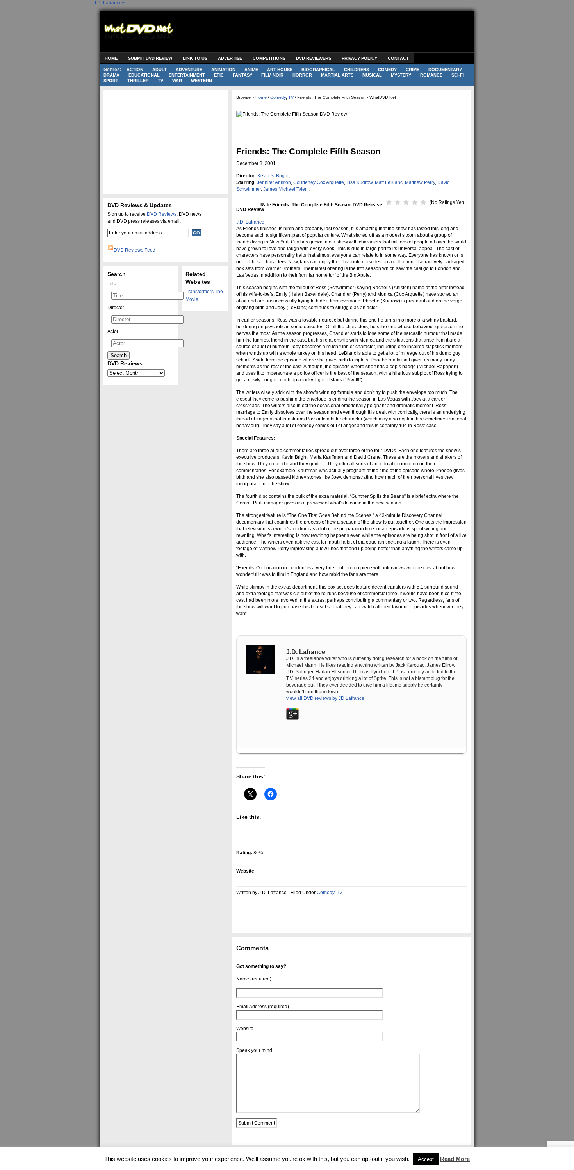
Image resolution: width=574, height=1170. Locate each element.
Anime (251, 69)
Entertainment (187, 75)
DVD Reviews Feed (134, 250)
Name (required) (253, 979)
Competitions (269, 58)
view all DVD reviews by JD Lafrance (325, 698)
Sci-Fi (457, 75)
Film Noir (272, 75)
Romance (431, 75)
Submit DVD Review (150, 58)
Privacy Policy (359, 58)
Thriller (138, 80)
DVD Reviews (161, 214)
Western (201, 80)
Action (135, 69)
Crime (412, 69)
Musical (372, 75)
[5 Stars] (423, 202)
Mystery (401, 75)
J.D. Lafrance (108, 2)
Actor (112, 331)
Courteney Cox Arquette (318, 182)
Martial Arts (337, 75)
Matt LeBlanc (389, 182)
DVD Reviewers (313, 58)
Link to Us (195, 58)
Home (111, 58)
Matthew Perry (420, 182)
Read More (455, 1159)
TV (160, 80)
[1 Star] (389, 202)
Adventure (189, 69)
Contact (398, 58)
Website (244, 1028)
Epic (219, 75)
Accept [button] (426, 1159)
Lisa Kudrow (359, 182)
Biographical (318, 69)
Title (111, 283)
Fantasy (242, 75)
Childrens (356, 69)
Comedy (387, 69)
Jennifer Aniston (274, 182)
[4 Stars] (415, 202)
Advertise (230, 58)
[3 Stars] (406, 202)
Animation (223, 69)
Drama (111, 75)
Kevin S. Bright (273, 176)
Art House (279, 69)
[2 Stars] (397, 202)
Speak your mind (254, 1050)
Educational (144, 75)
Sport (110, 80)
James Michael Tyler (284, 189)
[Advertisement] (328, 32)
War (177, 80)
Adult (159, 69)
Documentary (445, 69)
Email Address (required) (262, 1006)
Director (115, 307)
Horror (302, 75)
